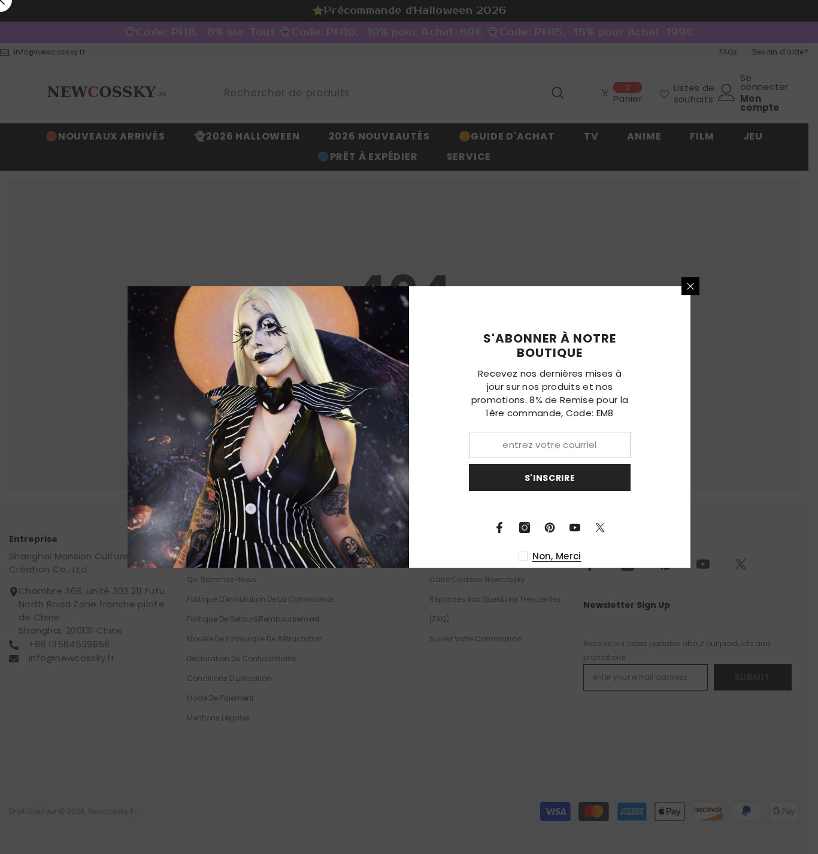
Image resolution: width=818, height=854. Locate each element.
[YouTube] (574, 527)
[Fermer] (690, 286)
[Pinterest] (549, 527)
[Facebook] (499, 527)
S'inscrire (550, 478)
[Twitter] (600, 527)
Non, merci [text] (556, 556)
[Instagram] (524, 527)
